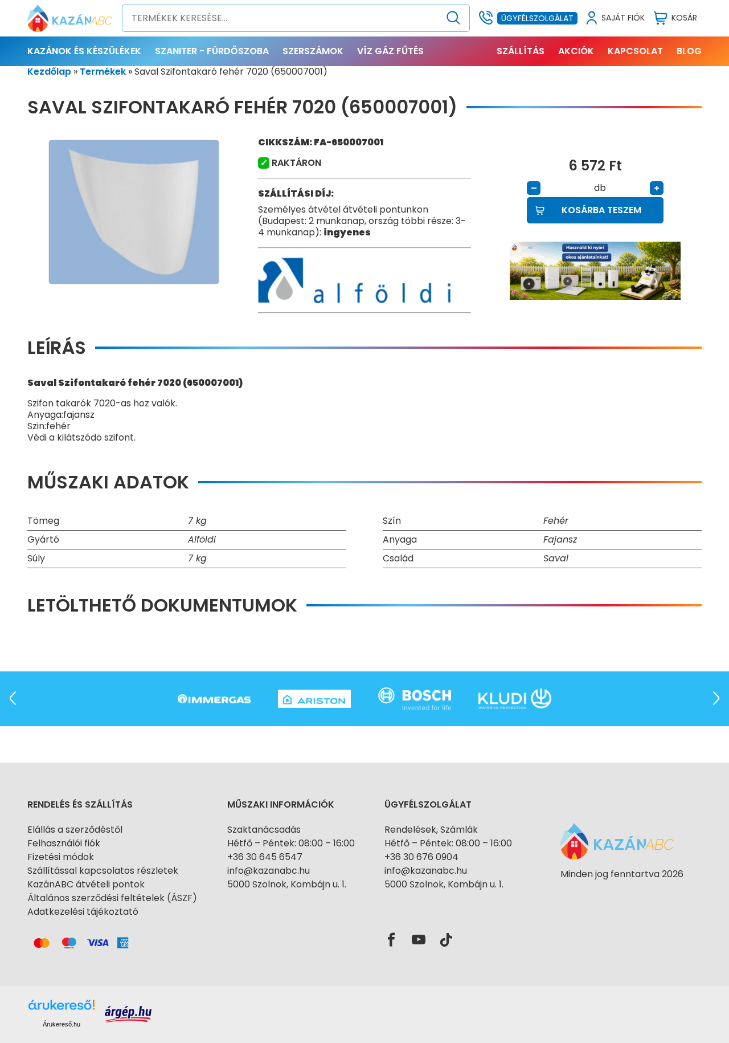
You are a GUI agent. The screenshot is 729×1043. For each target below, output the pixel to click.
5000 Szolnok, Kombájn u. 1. (286, 884)
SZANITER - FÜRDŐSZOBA (212, 51)
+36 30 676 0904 (421, 856)
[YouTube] (418, 940)
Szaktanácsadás (264, 829)
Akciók (576, 51)
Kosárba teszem (601, 210)
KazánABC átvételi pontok (86, 884)
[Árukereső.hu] (622, 894)
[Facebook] (391, 940)
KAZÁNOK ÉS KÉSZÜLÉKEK (84, 51)
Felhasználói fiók (63, 843)
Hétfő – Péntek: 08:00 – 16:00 (291, 843)
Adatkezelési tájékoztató (82, 911)
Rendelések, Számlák (431, 829)
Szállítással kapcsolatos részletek (102, 870)
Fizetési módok (60, 856)
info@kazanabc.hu (268, 870)
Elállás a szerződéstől (74, 829)
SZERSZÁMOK (312, 51)
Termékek (103, 71)
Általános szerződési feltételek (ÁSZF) (112, 898)
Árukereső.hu (61, 1024)
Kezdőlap (49, 71)
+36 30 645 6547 (264, 856)
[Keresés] (453, 18)
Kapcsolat (635, 51)
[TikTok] (446, 940)
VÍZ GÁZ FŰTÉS (390, 51)
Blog (689, 51)
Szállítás (520, 51)
